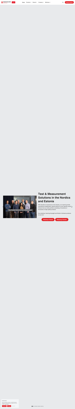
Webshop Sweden (62, 219)
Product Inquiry (69, 2)
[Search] (62, 2)
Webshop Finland (48, 219)
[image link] (8, 2)
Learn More (7, 404)
